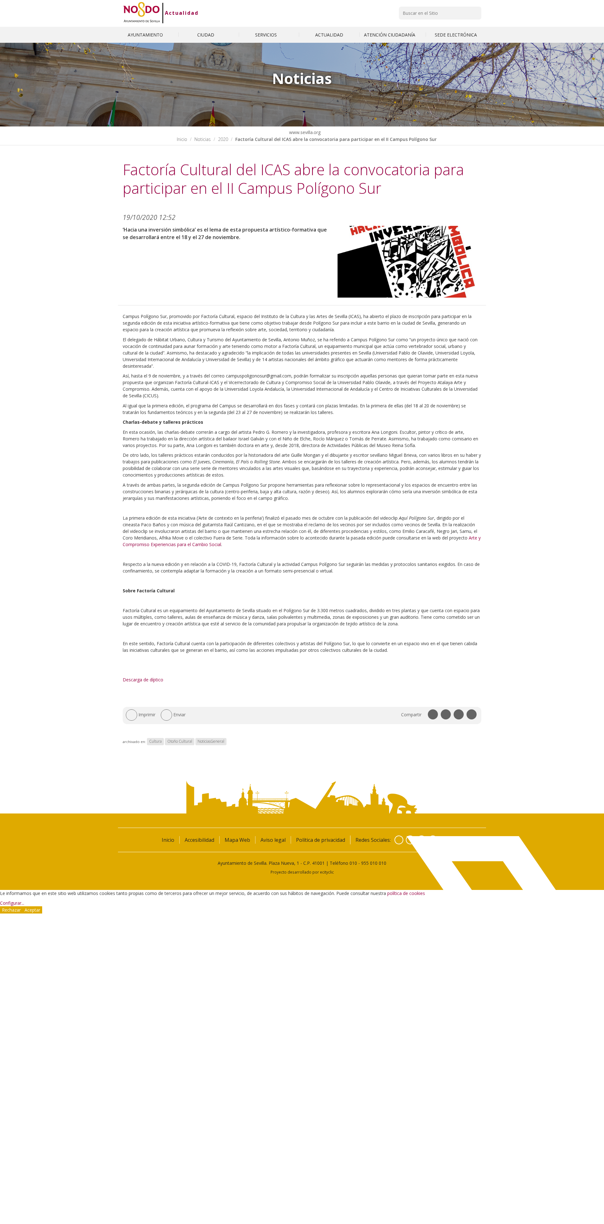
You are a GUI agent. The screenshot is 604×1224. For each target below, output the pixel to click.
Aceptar (32, 910)
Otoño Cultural (179, 741)
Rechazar (11, 910)
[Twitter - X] (410, 840)
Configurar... (12, 903)
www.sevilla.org (304, 132)
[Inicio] (142, 12)
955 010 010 (373, 863)
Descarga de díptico (143, 680)
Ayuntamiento (146, 35)
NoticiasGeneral (211, 741)
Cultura (155, 741)
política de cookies (406, 893)
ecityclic (327, 872)
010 (353, 863)
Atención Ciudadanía (390, 35)
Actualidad (182, 12)
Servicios (266, 35)
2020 (223, 139)
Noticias (202, 139)
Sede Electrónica (456, 35)
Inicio (182, 139)
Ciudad (206, 35)
